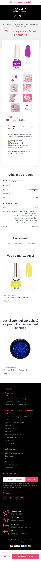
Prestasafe (29, 542)
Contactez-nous (10, 437)
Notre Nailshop (10, 443)
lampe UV (19, 154)
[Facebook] (5, 498)
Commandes (9, 456)
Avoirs (7, 459)
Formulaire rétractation (13, 434)
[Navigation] (4, 16)
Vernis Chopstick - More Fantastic (16, 297)
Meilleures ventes (11, 396)
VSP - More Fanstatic (10, 295)
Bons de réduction (11, 465)
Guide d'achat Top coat (12, 402)
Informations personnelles (14, 453)
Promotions (9, 393)
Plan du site (9, 440)
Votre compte (11, 449)
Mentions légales (10, 420)
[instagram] (10, 498)
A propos (8, 425)
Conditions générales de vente (15, 423)
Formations (9, 431)
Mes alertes (9, 468)
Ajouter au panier (27, 556)
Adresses (8, 462)
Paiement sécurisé (11, 428)
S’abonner (31, 479)
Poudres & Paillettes (10, 367)
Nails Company (32, 190)
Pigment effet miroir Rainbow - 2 (15, 370)
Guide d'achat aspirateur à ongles (16, 399)
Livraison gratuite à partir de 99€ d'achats (19, 417)
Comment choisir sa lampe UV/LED (17, 405)
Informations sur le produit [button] (17, 127)
